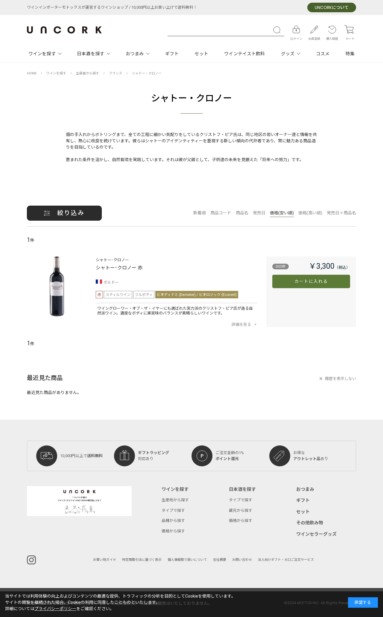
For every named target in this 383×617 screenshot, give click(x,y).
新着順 (199, 213)
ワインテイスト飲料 (244, 54)
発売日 (259, 213)
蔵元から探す (240, 510)
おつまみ (135, 54)
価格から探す (173, 531)
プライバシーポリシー (55, 609)
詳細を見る (241, 324)
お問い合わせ (242, 559)
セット (201, 54)
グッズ (287, 54)
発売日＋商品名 (341, 213)
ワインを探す (42, 54)
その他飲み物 (309, 523)
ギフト (172, 54)
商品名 (242, 213)
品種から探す (173, 520)
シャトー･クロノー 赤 (119, 267)
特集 (350, 54)
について (332, 7)
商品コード (220, 213)
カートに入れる (311, 281)
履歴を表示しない (340, 378)
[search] (278, 30)
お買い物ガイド (104, 559)
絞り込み (71, 213)
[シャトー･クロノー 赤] (57, 286)
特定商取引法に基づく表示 (142, 559)
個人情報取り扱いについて (187, 559)
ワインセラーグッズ (316, 534)
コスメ (322, 54)
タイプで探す (173, 510)
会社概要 (219, 559)
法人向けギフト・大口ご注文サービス (286, 559)
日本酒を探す (90, 54)
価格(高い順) (310, 213)
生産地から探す (175, 500)
